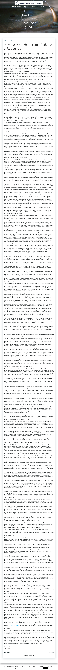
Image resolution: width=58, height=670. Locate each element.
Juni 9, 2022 (10, 40)
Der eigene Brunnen (16, 6)
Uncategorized (11, 646)
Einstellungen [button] (38, 668)
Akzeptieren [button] (45, 668)
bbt (6, 40)
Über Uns (26, 6)
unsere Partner (35, 6)
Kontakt (43, 6)
